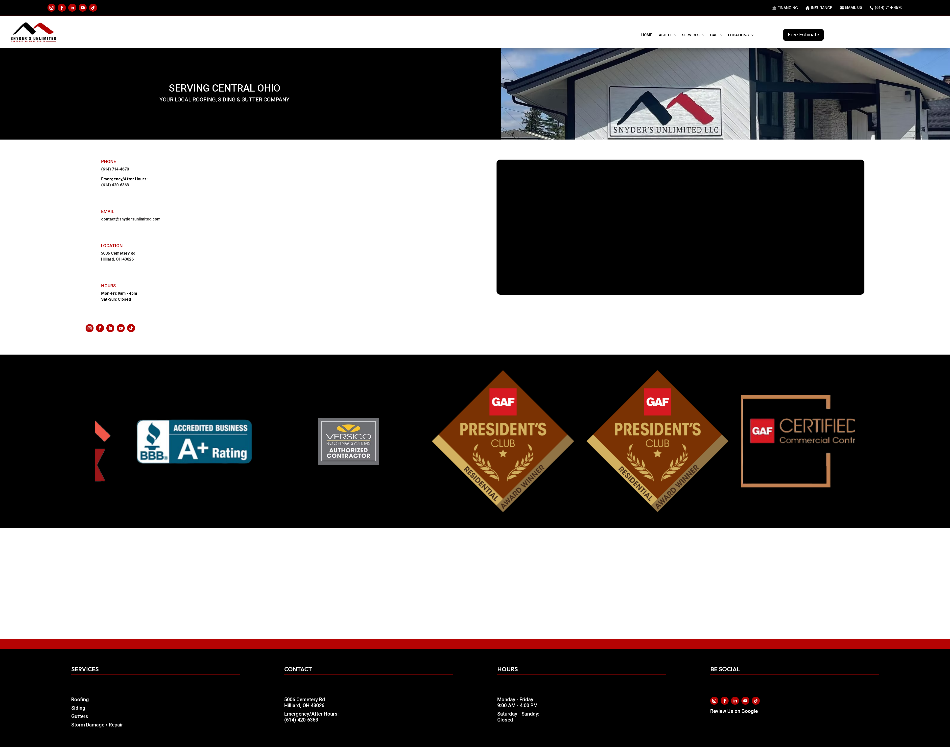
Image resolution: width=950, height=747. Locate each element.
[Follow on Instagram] (51, 8)
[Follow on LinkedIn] (72, 8)
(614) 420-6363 (115, 185)
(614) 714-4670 (115, 169)
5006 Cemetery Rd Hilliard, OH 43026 (118, 256)
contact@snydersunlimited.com (131, 219)
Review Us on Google (734, 711)
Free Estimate (803, 34)
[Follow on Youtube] (83, 8)
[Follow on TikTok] (93, 8)
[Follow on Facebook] (62, 8)
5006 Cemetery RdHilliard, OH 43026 (304, 702)
